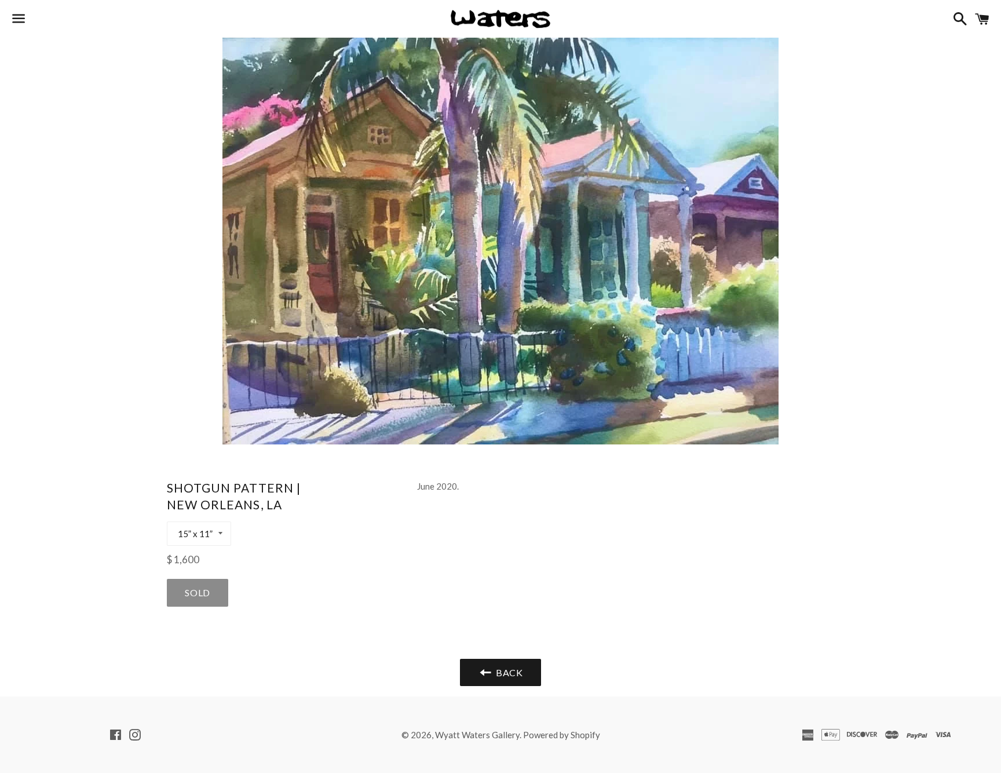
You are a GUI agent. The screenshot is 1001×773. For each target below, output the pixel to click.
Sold (197, 592)
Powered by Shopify (561, 735)
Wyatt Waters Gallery (477, 735)
